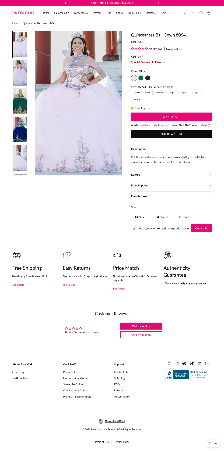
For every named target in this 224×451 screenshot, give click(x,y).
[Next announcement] (159, 3)
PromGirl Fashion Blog (77, 396)
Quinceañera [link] (81, 12)
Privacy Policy (122, 441)
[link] (193, 13)
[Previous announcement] (65, 3)
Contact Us (121, 372)
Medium (159, 92)
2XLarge (194, 92)
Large (171, 92)
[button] (185, 13)
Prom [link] (46, 12)
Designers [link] (151, 12)
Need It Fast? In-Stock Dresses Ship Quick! (112, 2)
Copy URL (201, 228)
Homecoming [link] (61, 12)
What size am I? (163, 86)
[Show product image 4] (20, 129)
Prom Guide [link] (134, 12)
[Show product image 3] (20, 101)
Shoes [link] (119, 12)
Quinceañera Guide (75, 390)
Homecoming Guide (75, 378)
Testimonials (19, 378)
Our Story (18, 372)
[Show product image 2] (20, 73)
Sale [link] (164, 12)
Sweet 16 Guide (73, 384)
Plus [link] (109, 12)
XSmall (136, 92)
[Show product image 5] (20, 158)
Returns (119, 390)
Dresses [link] (97, 12)
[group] (78, 103)
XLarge (182, 92)
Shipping (119, 378)
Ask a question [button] (141, 334)
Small (147, 92)
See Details (18, 284)
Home (15, 23)
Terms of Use (102, 441)
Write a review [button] (141, 326)
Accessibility (122, 396)
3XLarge (137, 99)
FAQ (117, 384)
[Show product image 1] (20, 44)
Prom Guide (70, 372)
